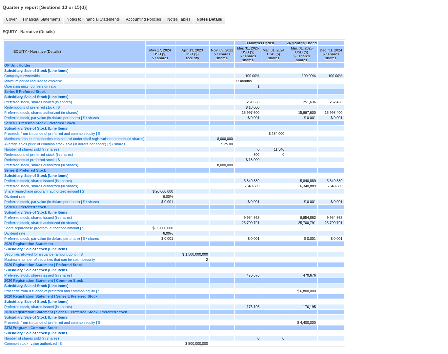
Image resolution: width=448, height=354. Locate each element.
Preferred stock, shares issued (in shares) (38, 102)
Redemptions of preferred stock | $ (32, 107)
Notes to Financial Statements (93, 19)
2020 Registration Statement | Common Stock (43, 280)
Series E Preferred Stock (25, 92)
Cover (11, 19)
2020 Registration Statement (28, 244)
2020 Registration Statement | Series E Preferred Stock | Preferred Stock (65, 312)
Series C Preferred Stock (25, 207)
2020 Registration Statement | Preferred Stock (43, 265)
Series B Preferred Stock (25, 170)
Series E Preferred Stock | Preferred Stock (39, 123)
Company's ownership (22, 76)
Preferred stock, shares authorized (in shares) (41, 113)
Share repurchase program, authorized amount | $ (44, 191)
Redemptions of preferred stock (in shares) (38, 154)
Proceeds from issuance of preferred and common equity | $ (52, 133)
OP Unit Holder (17, 65)
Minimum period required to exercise (33, 81)
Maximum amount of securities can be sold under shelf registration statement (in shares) (74, 139)
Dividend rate (14, 196)
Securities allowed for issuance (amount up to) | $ (43, 254)
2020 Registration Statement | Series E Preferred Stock (50, 296)
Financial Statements (41, 19)
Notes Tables (179, 19)
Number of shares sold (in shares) (31, 149)
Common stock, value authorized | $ (33, 343)
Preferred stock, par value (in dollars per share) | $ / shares (51, 118)
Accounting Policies (143, 19)
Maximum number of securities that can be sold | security (49, 259)
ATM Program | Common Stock (30, 328)
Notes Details (209, 19)
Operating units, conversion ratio (30, 86)
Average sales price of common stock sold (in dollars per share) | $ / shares (64, 144)
